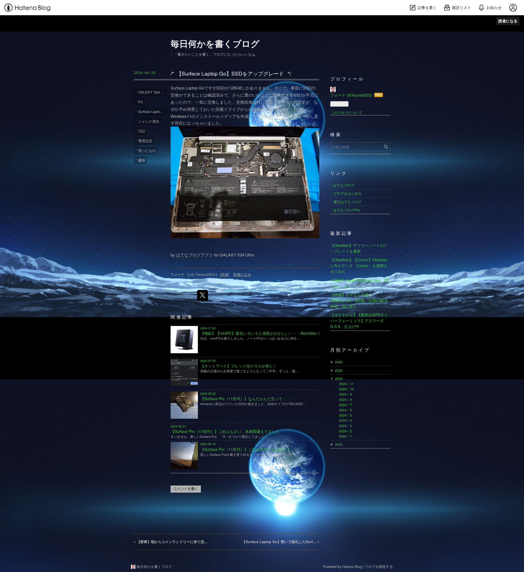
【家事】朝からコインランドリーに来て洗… (171, 541)
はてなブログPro (346, 209)
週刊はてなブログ (347, 201)
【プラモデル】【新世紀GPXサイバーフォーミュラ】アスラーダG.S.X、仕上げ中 (359, 320)
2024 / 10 (346, 388)
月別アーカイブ (350, 350)
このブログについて (346, 112)
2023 (339, 444)
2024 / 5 (345, 415)
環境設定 (145, 140)
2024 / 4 (345, 420)
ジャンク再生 (148, 121)
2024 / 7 (345, 404)
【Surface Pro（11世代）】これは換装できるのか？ (245, 449)
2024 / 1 (345, 436)
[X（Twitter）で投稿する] (202, 295)
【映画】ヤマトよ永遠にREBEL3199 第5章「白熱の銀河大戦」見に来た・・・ (359, 300)
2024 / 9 (345, 394)
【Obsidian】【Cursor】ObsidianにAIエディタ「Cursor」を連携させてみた (359, 265)
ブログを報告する (379, 566)
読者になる (507, 21)
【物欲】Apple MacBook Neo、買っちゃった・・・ (359, 283)
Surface (177, 88)
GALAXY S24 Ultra (152, 92)
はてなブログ (188, 254)
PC (140, 101)
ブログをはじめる (347, 193)
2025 (339, 370)
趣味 (141, 160)
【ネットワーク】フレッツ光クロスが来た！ (238, 366)
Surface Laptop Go (152, 111)
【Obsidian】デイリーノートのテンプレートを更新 (359, 248)
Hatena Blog (352, 566)
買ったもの (147, 150)
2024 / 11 (346, 383)
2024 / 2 (345, 430)
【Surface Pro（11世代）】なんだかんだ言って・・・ (247, 398)
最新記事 (341, 233)
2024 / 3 (345, 425)
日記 (141, 130)
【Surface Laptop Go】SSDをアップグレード (230, 73)
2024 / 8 (345, 399)
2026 (339, 361)
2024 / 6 (345, 409)
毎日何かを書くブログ (215, 43)
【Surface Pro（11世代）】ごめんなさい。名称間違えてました (225, 431)
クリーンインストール (289, 116)
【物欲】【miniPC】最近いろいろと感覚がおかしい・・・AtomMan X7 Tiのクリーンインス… (281, 333)
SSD (220, 88)
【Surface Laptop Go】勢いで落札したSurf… (280, 541)
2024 (339, 378)
